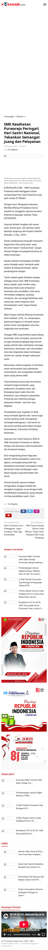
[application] (24, 924)
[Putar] (4, 934)
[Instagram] (36, 511)
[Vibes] (13, 4)
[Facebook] (23, 511)
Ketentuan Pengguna (29, 944)
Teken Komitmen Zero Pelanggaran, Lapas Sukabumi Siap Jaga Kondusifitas (13, 528)
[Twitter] (30, 511)
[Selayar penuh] (43, 934)
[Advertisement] (24, 35)
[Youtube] (8, 515)
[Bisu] (39, 934)
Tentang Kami (6, 946)
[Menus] (45, 4)
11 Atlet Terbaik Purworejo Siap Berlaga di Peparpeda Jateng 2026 (30, 582)
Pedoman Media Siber (9, 944)
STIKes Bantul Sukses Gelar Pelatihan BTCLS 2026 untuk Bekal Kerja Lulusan (31, 594)
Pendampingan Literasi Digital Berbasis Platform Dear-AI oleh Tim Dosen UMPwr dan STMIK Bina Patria (29, 574)
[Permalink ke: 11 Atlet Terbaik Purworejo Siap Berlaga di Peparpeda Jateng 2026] (10, 583)
